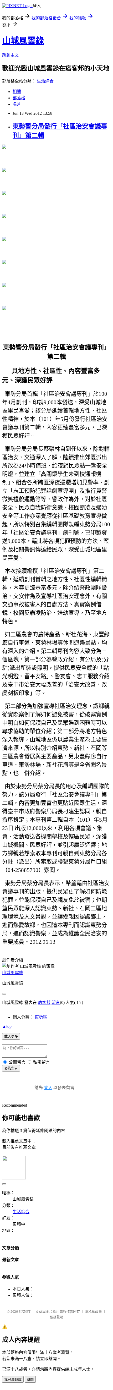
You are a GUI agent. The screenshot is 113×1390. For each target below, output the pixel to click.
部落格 (19, 98)
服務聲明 (56, 1317)
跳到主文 (10, 55)
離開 (30, 1380)
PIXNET (24, 1312)
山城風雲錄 (23, 40)
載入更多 (11, 1037)
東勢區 (41, 1017)
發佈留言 (11, 1068)
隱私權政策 (93, 1312)
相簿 (17, 91)
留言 (56, 1002)
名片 (17, 104)
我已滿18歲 (13, 1380)
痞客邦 (44, 1002)
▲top (7, 1026)
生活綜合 (45, 81)
